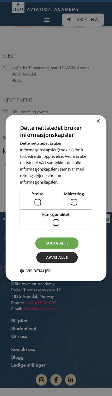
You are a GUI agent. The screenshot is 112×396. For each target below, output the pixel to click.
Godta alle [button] (57, 243)
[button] (35, 270)
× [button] (98, 121)
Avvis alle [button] (57, 257)
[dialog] (56, 198)
